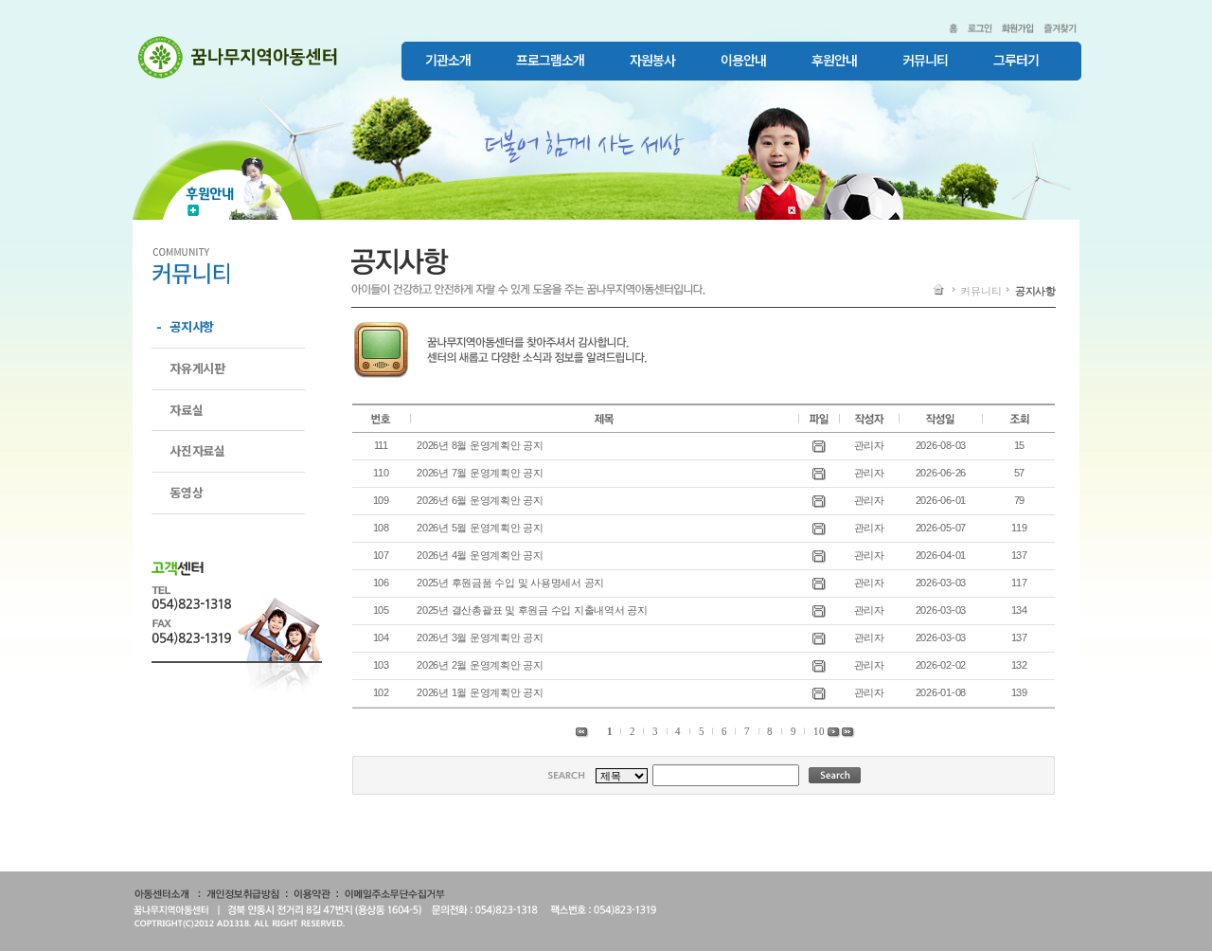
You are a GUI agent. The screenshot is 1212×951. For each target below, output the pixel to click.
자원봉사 (652, 60)
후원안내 (834, 60)
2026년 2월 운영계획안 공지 (480, 665)
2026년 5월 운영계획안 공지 (480, 527)
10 (819, 731)
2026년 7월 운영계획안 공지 (480, 472)
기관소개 (448, 60)
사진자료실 (197, 450)
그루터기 (1016, 60)
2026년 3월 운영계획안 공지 (480, 637)
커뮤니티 (925, 60)
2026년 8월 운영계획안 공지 (480, 445)
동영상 (186, 492)
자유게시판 (197, 368)
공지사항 (191, 326)
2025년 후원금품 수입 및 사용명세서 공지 (510, 582)
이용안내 (743, 60)
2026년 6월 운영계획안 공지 (480, 500)
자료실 (186, 410)
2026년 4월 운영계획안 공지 (480, 555)
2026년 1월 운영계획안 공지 (480, 692)
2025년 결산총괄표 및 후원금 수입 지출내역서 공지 (532, 610)
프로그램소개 (550, 60)
